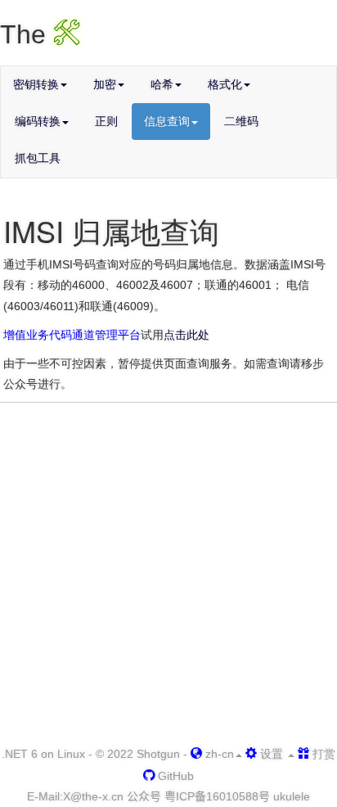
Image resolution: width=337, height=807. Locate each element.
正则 (106, 121)
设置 (271, 753)
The (40, 34)
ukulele (291, 796)
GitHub (174, 775)
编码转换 (38, 121)
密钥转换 (36, 84)
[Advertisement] (168, 575)
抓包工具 (38, 158)
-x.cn (93, 796)
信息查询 (167, 121)
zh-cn (218, 753)
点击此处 (186, 334)
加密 (104, 84)
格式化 (225, 84)
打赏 (322, 753)
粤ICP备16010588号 (217, 796)
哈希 (162, 84)
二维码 (241, 121)
